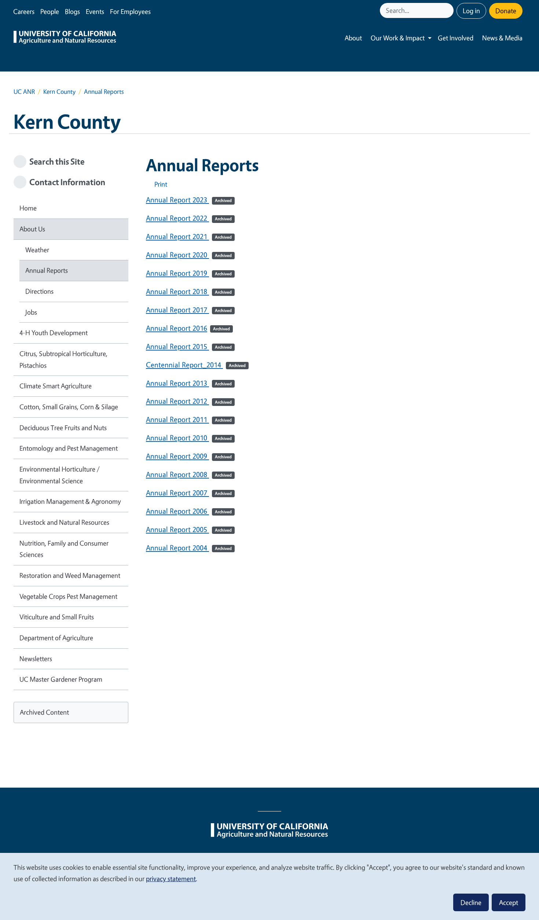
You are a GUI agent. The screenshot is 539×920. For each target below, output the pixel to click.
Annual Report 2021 (189, 236)
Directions (39, 291)
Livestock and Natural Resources (64, 522)
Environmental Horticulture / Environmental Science (59, 475)
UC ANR (24, 91)
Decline (471, 902)
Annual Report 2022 (189, 218)
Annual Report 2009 (189, 456)
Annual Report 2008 (189, 474)
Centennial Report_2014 (196, 364)
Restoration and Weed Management (69, 575)
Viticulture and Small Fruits (56, 616)
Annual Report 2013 (189, 383)
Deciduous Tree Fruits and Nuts (63, 427)
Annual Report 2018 (189, 291)
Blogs (72, 11)
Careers (23, 11)
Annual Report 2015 (189, 346)
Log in (471, 10)
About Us (32, 228)
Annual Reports (46, 270)
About (353, 37)
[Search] (449, 10)
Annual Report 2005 (189, 529)
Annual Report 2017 (189, 309)
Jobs (31, 312)
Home (28, 208)
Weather (37, 249)
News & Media (502, 37)
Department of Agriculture (56, 637)
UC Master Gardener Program (60, 679)
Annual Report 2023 (189, 199)
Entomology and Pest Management (68, 448)
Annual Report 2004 (189, 547)
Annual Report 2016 (188, 328)
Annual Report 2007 (189, 492)
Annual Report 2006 (189, 511)
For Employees (130, 11)
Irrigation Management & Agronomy (70, 501)
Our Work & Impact (398, 37)
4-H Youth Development (53, 332)
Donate (505, 10)
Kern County (59, 91)
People (49, 11)
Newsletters (35, 658)
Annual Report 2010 (189, 437)
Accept (508, 902)
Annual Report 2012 (189, 401)
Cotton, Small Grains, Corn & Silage (68, 406)
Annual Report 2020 (189, 254)
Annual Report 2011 (189, 419)
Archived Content (44, 712)
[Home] (65, 38)
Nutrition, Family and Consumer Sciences (64, 549)
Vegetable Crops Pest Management (68, 596)
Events (95, 11)
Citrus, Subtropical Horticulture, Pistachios (63, 359)
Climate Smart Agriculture (55, 385)
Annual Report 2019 (189, 273)
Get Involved (455, 37)
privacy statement (171, 878)
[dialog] (269, 886)
